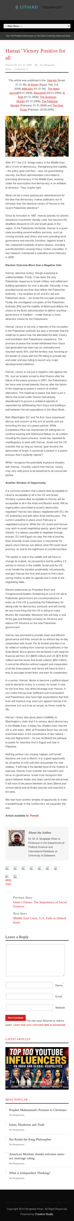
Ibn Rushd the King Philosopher (30, 1139)
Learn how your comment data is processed (39, 1025)
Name (59, 985)
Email (58, 996)
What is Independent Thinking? (29, 1173)
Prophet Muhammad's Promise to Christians (37, 1110)
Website (60, 1007)
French (34, 815)
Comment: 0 (21, 69)
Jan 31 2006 (25, 65)
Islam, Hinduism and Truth (26, 1124)
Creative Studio (44, 1214)
